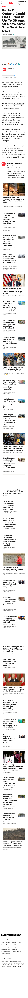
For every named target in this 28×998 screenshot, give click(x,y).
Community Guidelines (16, 947)
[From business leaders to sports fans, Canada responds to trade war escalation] (21, 520)
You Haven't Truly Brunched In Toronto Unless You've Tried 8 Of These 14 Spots (13, 106)
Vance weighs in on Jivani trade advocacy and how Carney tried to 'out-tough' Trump (12, 290)
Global (21, 956)
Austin (19, 966)
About (2, 942)
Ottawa (19, 961)
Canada (8, 956)
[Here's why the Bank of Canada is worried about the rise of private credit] (14, 559)
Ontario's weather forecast (11, 84)
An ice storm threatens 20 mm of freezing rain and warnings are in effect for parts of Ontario (9, 259)
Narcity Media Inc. (17, 939)
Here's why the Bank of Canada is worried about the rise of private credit (13, 569)
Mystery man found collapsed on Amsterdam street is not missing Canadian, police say (10, 602)
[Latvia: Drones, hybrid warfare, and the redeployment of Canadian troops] (21, 779)
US (12, 956)
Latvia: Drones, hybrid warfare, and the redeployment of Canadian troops (9, 781)
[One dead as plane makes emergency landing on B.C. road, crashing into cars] (21, 339)
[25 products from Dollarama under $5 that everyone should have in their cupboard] (21, 322)
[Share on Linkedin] (11, 64)
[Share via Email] (16, 64)
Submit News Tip (5, 947)
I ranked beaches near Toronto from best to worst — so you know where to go (10, 403)
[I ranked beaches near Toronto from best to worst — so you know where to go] (21, 401)
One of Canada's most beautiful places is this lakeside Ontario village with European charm (9, 462)
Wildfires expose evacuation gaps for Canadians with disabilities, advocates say (13, 843)
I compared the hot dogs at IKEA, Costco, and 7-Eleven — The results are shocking (14, 491)
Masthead (14, 949)
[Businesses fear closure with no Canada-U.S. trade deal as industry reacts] (21, 582)
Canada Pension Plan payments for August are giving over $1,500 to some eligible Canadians (9, 385)
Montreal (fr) (13, 961)
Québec (16, 956)
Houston (4, 968)
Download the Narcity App (7, 944)
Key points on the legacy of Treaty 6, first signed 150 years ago (10, 662)
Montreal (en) (17, 964)
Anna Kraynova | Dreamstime (10, 46)
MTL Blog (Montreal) (6, 958)
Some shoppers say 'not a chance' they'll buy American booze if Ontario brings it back (9, 419)
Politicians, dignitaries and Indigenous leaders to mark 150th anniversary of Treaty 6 (13, 766)
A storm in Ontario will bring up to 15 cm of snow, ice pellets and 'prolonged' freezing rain (9, 240)
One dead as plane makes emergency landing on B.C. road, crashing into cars (10, 341)
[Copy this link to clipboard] (19, 64)
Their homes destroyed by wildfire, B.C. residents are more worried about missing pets (10, 799)
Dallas (23, 964)
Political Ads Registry (6, 951)
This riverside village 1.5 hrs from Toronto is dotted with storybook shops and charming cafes (10, 705)
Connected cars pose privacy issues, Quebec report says (9, 816)
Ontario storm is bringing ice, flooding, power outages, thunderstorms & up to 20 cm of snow (9, 219)
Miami (3, 966)
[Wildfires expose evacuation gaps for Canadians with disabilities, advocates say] (14, 834)
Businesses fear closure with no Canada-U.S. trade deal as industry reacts (10, 584)
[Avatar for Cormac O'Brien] (3, 164)
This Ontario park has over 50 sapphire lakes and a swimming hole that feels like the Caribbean (13, 648)
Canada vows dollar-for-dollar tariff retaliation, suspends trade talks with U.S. (9, 505)
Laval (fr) (10, 964)
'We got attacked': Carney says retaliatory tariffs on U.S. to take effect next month (14, 689)
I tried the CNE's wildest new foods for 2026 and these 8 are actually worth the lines (13, 369)
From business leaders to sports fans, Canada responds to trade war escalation (9, 522)
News (4, 6)
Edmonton (16, 963)
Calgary (10, 963)
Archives (14, 942)
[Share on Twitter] (14, 64)
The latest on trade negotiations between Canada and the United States (10, 738)
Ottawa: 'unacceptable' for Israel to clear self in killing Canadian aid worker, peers (13, 448)
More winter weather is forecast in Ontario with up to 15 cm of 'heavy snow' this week (13, 200)
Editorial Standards (5, 949)
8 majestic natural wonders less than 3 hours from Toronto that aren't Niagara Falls (10, 723)
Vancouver (4, 963)
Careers (19, 942)
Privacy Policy (16, 951)
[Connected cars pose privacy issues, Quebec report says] (21, 815)
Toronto (6, 961)
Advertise (8, 942)
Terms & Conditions (5, 953)
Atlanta (14, 966)
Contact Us (17, 944)
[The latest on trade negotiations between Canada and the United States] (21, 736)
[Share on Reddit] (8, 64)
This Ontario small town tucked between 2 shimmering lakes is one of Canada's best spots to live (10, 306)
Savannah (9, 966)
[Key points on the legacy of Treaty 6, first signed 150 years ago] (21, 661)
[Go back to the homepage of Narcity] (12, 3)
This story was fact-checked (8, 75)
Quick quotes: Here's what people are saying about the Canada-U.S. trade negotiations (10, 540)
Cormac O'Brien (11, 68)
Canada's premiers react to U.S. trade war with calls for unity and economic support (10, 620)
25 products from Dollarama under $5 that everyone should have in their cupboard (9, 324)
